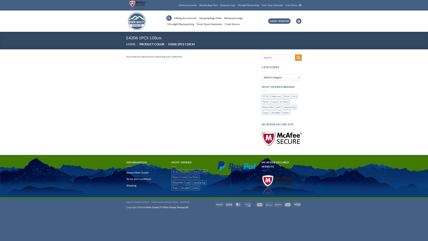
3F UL (265, 96)
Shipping (131, 185)
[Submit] (298, 57)
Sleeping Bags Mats (208, 5)
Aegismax (276, 96)
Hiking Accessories (188, 5)
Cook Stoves (291, 5)
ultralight (275, 112)
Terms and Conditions (138, 178)
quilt (279, 107)
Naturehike (268, 107)
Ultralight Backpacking (248, 5)
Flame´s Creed (270, 101)
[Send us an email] (300, 5)
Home (130, 44)
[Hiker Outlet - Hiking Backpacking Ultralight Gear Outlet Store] (143, 21)
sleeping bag (290, 107)
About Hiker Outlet (137, 172)
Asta (294, 96)
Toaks (265, 112)
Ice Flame (284, 101)
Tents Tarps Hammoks (272, 5)
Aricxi (286, 96)
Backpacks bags (227, 5)
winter (286, 112)
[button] (169, 18)
